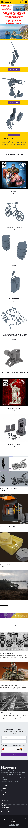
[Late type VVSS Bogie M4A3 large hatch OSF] (14, 356)
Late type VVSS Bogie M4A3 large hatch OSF (14, 372)
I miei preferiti (4, 809)
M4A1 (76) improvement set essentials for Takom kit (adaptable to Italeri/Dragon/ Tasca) (14, 336)
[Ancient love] (14, 175)
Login (2, 803)
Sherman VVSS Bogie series (7, 653)
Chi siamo (3, 788)
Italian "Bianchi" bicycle (14, 227)
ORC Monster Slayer (13, 408)
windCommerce (13, 819)
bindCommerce (14, 821)
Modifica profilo (5, 807)
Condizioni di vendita (6, 795)
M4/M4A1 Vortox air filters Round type (14, 263)
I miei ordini (4, 805)
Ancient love (14, 191)
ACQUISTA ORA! (14, 69)
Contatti (3, 797)
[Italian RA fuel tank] (14, 282)
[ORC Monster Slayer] (14, 392)
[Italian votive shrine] (14, 428)
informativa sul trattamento (11, 745)
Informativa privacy (6, 792)
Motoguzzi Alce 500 (5, 683)
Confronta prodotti (5, 812)
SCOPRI (4, 490)
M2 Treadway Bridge (5, 713)
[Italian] (14, 211)
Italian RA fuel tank (14, 298)
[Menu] (26, 2)
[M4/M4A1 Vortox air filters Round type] (14, 247)
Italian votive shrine (14, 444)
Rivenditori (3, 790)
